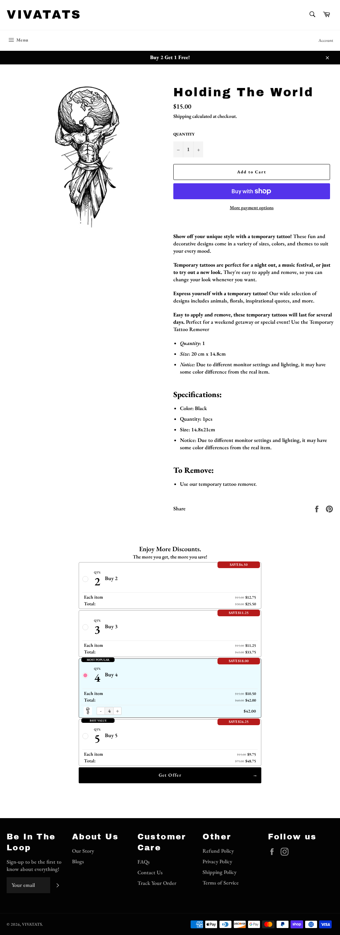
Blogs (78, 861)
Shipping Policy (219, 872)
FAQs (143, 861)
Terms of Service (221, 882)
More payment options (252, 208)
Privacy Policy (217, 861)
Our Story (83, 850)
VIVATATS (44, 14)
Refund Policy (218, 850)
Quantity (184, 134)
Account (325, 40)
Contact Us (150, 872)
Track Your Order (156, 883)
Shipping (182, 116)
